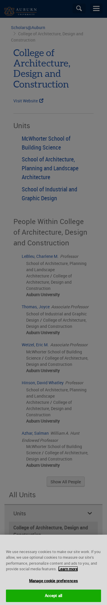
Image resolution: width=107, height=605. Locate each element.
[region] (53, 570)
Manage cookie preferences (53, 580)
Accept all (53, 595)
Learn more (68, 568)
